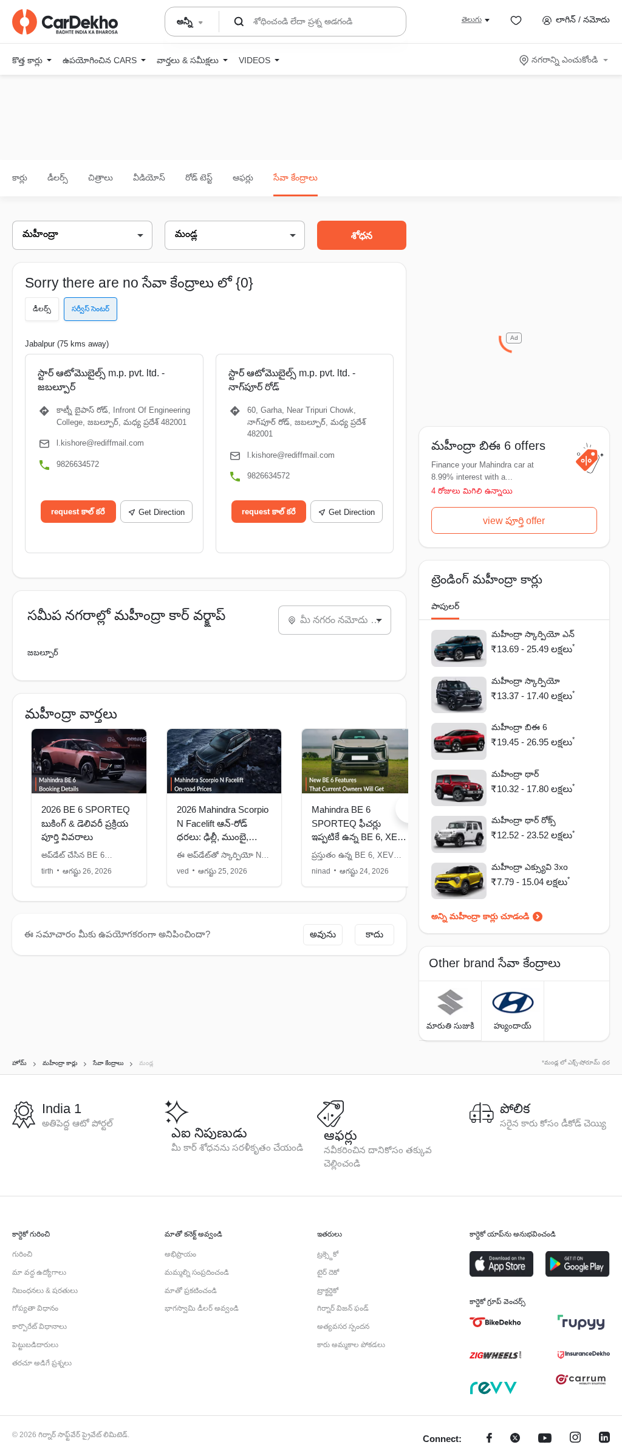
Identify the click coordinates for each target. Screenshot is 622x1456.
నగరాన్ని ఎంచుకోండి (564, 59)
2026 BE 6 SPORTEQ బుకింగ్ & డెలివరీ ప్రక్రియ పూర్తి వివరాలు (85, 823)
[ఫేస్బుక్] (489, 1439)
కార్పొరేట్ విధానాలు (39, 1326)
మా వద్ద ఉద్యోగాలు (39, 1272)
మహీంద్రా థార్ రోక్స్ (523, 820)
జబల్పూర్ (42, 652)
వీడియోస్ (149, 177)
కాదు (374, 934)
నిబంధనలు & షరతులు (45, 1290)
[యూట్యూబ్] (545, 1439)
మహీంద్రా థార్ (515, 774)
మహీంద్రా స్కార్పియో (525, 681)
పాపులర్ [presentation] (445, 606)
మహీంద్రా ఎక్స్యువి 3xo (529, 867)
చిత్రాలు (100, 177)
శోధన (361, 235)
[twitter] (515, 1439)
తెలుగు (472, 19)
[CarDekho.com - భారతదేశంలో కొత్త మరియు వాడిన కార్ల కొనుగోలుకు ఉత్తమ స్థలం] (65, 22)
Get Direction (161, 512)
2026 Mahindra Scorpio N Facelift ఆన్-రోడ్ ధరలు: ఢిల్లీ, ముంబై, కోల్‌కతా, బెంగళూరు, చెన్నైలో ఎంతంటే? (222, 836)
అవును (323, 934)
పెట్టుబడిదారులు (35, 1344)
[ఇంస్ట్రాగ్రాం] (575, 1439)
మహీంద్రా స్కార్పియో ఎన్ (533, 634)
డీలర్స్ (57, 177)
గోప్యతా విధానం (35, 1308)
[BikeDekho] (495, 1322)
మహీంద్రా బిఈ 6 (519, 727)
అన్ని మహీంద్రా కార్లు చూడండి (480, 916)
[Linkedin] (604, 1439)
